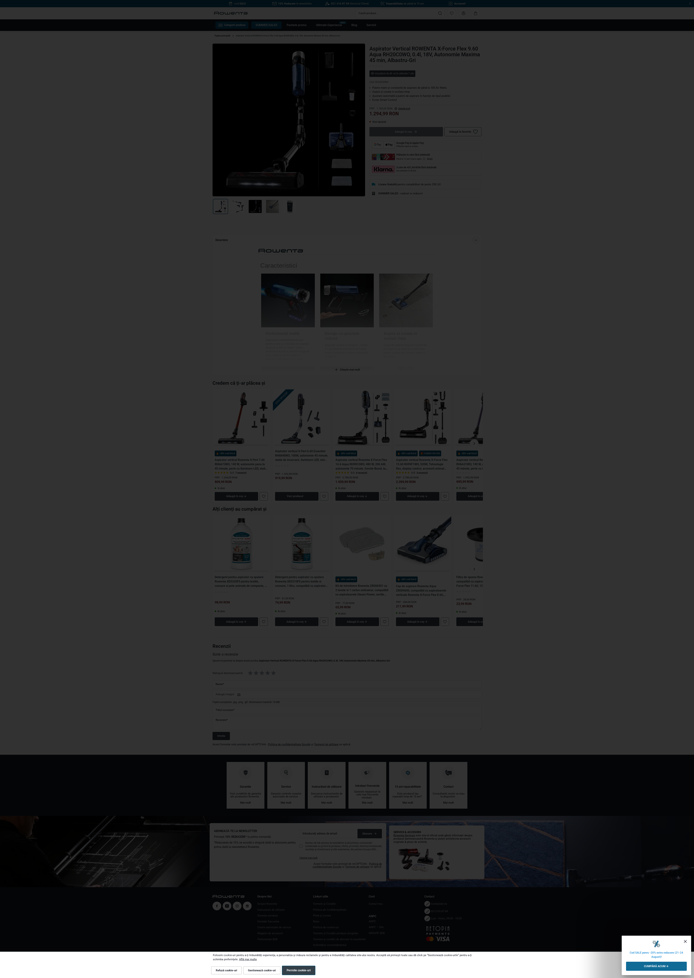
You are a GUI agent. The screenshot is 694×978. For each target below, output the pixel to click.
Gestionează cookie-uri (262, 970)
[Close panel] (685, 941)
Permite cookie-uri (299, 970)
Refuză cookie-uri (226, 970)
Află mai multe (248, 959)
